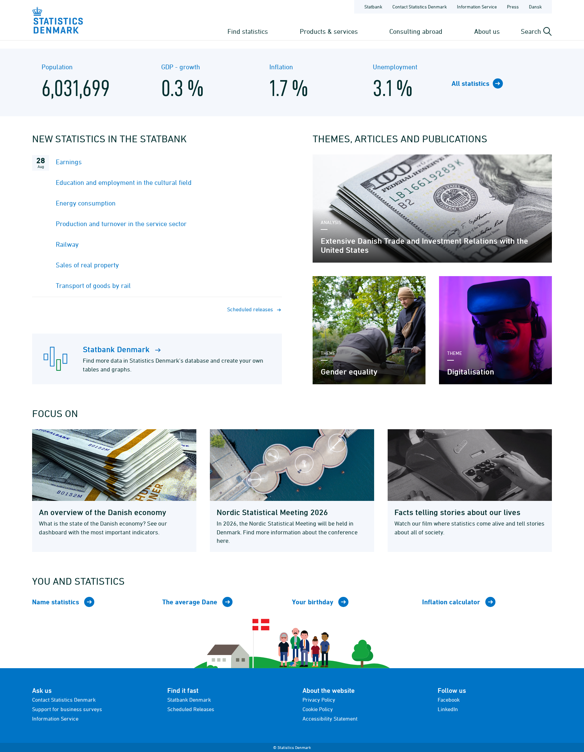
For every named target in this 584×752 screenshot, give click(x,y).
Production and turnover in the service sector (121, 223)
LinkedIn (448, 709)
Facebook (449, 700)
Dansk (535, 6)
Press (513, 6)
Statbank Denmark (189, 700)
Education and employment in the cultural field (124, 182)
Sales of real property (87, 265)
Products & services (329, 31)
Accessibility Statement (330, 718)
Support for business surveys (67, 709)
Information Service (477, 6)
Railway (67, 244)
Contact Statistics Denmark (419, 6)
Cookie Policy (317, 709)
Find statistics (247, 31)
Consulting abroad (415, 31)
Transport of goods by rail (93, 285)
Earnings (69, 162)
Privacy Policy (318, 700)
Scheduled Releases (190, 709)
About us (487, 31)
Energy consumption (86, 203)
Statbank (373, 6)
